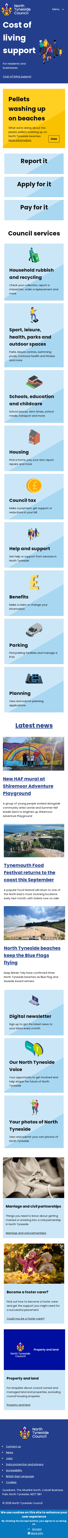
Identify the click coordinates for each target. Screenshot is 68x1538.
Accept (37, 1529)
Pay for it (34, 207)
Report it (34, 161)
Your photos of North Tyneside (33, 1125)
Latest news (34, 725)
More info (37, 1533)
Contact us (13, 1446)
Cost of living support (17, 76)
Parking (18, 645)
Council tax (22, 500)
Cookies (11, 1482)
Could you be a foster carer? (26, 1318)
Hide (54, 139)
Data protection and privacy (25, 1464)
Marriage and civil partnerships (26, 1233)
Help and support (29, 548)
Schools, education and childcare (31, 400)
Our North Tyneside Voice (32, 1066)
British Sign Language (20, 1476)
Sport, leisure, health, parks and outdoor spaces (30, 337)
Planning (20, 693)
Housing (19, 452)
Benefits (18, 597)
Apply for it (34, 184)
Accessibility (14, 1470)
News (9, 1452)
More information (20, 140)
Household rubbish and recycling (31, 274)
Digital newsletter (30, 1016)
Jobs (9, 1458)
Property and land (18, 1405)
